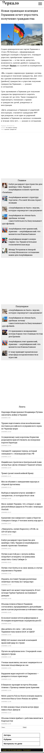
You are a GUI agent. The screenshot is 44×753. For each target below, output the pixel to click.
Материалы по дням (13, 744)
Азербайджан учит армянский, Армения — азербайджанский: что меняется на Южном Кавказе (24, 231)
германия (6, 129)
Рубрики (7, 739)
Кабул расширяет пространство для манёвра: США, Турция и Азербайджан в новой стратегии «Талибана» (19, 543)
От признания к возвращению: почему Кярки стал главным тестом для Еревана (26, 334)
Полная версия (27, 750)
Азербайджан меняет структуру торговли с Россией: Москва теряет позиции (25, 200)
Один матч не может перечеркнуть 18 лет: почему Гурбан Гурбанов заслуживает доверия (21, 593)
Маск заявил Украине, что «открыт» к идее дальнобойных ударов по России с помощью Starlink (22, 507)
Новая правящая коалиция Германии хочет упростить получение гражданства (19, 14)
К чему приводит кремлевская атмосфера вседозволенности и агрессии (23, 355)
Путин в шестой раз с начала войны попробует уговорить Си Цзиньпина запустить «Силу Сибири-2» (18, 557)
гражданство (13, 129)
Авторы (7, 735)
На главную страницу (11, 127)
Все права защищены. (16, 750)
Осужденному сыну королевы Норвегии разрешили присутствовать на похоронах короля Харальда (20, 440)
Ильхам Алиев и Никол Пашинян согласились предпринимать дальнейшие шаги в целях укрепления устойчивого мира (22, 607)
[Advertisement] (22, 155)
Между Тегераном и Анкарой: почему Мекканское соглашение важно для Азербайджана (24, 252)
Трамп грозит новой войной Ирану (17, 473)
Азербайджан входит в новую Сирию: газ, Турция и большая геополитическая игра (23, 242)
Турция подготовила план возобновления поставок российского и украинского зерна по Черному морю (21, 426)
